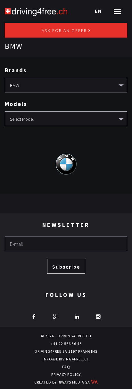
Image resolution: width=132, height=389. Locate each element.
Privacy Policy (66, 374)
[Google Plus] (55, 316)
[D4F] (36, 11)
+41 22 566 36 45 (66, 343)
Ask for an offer (65, 30)
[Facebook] (34, 316)
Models (16, 104)
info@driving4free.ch (66, 359)
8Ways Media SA (75, 382)
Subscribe (66, 267)
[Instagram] (98, 316)
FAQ (66, 366)
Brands (16, 70)
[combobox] (66, 85)
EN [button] (98, 11)
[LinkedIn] (77, 316)
